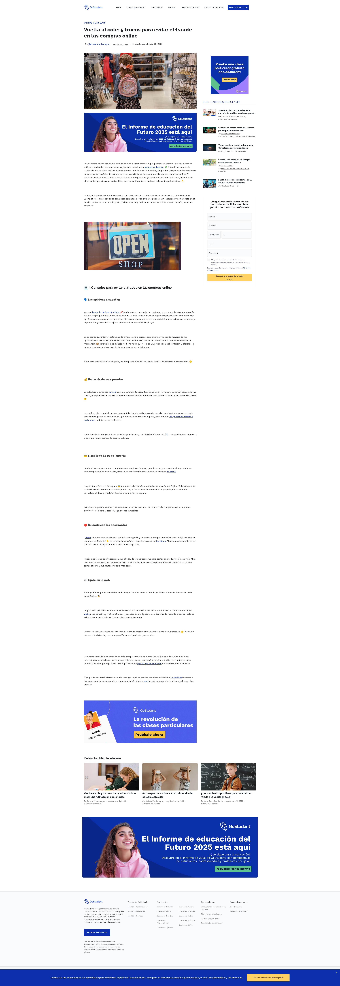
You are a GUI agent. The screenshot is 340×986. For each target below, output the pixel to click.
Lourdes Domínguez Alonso (233, 116)
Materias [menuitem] (172, 7)
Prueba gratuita (97, 932)
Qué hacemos (236, 907)
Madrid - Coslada (135, 916)
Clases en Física (164, 911)
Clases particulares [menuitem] (136, 7)
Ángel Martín (226, 151)
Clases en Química (165, 927)
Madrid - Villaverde (136, 911)
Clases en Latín (186, 925)
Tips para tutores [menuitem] (190, 7)
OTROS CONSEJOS (95, 23)
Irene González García (213, 801)
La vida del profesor (210, 918)
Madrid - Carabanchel (137, 907)
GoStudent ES (227, 186)
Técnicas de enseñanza (211, 914)
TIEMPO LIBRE (227, 136)
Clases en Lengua (165, 916)
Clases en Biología (165, 907)
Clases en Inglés (186, 916)
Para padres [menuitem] (157, 7)
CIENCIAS (242, 151)
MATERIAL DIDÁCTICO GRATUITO (235, 169)
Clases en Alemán (187, 907)
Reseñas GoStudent (239, 911)
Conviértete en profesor (211, 923)
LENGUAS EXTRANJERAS (245, 136)
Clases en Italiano (187, 920)
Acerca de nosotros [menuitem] (214, 7)
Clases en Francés (187, 911)
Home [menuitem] (118, 7)
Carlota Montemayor (99, 44)
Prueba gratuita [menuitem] (238, 7)
